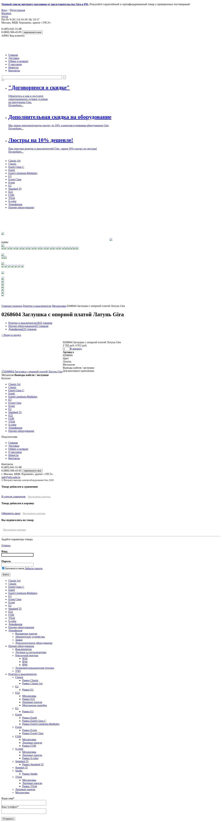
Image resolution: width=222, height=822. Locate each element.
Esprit (11, 170)
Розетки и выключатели (37, 305)
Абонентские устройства (30, 636)
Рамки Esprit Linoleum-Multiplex (40, 723)
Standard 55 (15, 188)
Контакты (14, 70)
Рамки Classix (30, 680)
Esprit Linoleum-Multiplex (22, 173)
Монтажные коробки (34, 705)
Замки (19, 639)
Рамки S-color (30, 758)
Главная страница (11, 305)
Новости (13, 67)
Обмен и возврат (18, 61)
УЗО (18, 671)
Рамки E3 (27, 711)
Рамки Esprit (29, 717)
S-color (12, 201)
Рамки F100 (29, 745)
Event (11, 182)
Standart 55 (21, 767)
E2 (9, 185)
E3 (9, 176)
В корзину (76, 348)
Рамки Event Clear (32, 733)
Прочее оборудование (21, 207)
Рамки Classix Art (32, 683)
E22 (10, 191)
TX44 (11, 198)
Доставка (13, 58)
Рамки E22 (28, 699)
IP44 (24, 661)
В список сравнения (13, 496)
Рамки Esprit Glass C (34, 720)
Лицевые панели (32, 702)
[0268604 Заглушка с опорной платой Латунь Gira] (32, 371)
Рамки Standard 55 (33, 764)
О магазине (15, 64)
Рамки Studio (29, 773)
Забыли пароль (33, 568)
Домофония (15, 204)
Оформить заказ (10, 513)
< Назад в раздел (11, 335)
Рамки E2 (27, 689)
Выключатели (23, 649)
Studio (18, 770)
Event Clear (14, 179)
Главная (13, 54)
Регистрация (17, 10)
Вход (4, 10)
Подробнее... (15, 105)
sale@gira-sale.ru (10, 477)
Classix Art (14, 160)
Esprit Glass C (16, 166)
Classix (12, 163)
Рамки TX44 (29, 786)
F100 (11, 195)
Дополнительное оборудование (33, 642)
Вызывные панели (26, 633)
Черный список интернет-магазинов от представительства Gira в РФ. (45, 4)
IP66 (24, 664)
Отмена (5, 545)
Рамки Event (29, 730)
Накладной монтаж (26, 655)
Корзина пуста (6, 15)
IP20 (24, 658)
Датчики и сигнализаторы (30, 652)
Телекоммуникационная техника (34, 667)
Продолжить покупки (39, 496)
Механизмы (59, 305)
